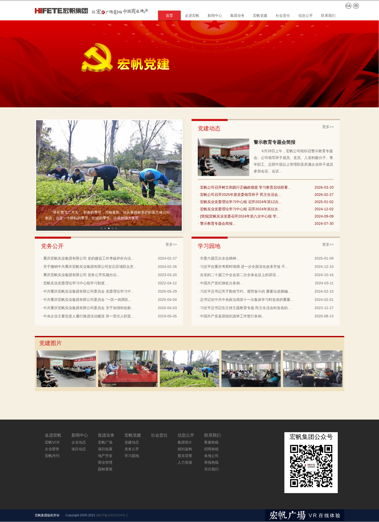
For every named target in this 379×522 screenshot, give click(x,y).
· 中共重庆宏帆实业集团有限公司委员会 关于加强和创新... (87, 308)
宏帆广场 (105, 442)
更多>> (328, 127)
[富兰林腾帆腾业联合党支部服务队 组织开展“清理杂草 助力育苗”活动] (189, 386)
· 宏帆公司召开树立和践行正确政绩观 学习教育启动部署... (244, 187)
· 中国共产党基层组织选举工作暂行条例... (231, 316)
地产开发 (105, 456)
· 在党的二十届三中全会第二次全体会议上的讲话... (238, 275)
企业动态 (78, 442)
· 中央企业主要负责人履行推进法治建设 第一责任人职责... (87, 316)
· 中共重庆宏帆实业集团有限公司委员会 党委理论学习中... (87, 291)
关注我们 (211, 469)
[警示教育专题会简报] (66, 386)
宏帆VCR (52, 442)
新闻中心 (215, 15)
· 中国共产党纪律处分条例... (220, 283)
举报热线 (211, 462)
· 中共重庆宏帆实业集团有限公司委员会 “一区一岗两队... (86, 300)
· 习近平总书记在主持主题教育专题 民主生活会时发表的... (244, 308)
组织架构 (185, 449)
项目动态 (78, 449)
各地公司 (211, 456)
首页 (169, 15)
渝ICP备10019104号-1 (112, 515)
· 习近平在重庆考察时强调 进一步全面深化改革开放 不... (243, 266)
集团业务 (237, 15)
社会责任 (283, 15)
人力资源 (185, 462)
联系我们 (328, 15)
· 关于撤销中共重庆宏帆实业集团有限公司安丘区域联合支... (89, 266)
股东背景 (185, 456)
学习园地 (132, 456)
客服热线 (211, 442)
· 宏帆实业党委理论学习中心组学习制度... (74, 283)
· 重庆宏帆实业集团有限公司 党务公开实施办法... (80, 275)
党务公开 (132, 449)
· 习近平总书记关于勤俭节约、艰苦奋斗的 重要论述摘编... (244, 291)
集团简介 (185, 442)
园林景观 (105, 469)
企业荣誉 (52, 449)
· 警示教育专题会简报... (217, 223)
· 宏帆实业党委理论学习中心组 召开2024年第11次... (239, 209)
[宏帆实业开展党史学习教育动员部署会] (312, 386)
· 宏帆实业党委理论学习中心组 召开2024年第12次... (240, 202)
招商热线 (211, 449)
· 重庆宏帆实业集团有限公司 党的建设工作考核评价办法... (87, 258)
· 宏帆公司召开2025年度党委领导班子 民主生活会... (239, 194)
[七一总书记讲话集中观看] (251, 386)
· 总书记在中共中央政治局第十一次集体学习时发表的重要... (245, 300)
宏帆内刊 (52, 456)
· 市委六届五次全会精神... (218, 258)
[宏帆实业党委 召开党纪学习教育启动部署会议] (128, 386)
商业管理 (105, 462)
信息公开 (305, 15)
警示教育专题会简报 (274, 142)
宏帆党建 (260, 15)
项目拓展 (105, 449)
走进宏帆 (192, 15)
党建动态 (132, 442)
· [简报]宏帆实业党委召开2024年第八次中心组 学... (238, 216)
